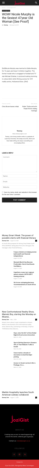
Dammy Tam (5, 240)
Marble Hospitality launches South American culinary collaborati (18, 393)
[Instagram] (20, 454)
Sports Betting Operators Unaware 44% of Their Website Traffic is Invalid (25, 344)
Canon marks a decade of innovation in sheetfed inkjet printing (23, 355)
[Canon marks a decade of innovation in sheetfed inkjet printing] (7, 355)
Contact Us (19, 462)
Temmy (6, 25)
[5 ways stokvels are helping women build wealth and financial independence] (7, 254)
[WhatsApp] (18, 30)
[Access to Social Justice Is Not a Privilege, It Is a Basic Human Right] (7, 365)
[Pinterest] (13, 30)
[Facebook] (4, 30)
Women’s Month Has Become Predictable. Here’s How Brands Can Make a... (24, 264)
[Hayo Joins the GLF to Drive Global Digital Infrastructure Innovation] (7, 335)
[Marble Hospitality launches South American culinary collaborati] (19, 381)
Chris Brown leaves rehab (10, 106)
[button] (3, 2)
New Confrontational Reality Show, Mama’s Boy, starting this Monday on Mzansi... (19, 314)
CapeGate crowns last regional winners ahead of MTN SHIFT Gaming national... (24, 274)
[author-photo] (19, 128)
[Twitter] (9, 30)
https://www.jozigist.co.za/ (19, 133)
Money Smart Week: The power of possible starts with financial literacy (19, 236)
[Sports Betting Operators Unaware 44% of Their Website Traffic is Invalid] (7, 345)
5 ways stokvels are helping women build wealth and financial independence (25, 254)
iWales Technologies (28, 465)
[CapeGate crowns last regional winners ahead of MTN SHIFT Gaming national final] (7, 274)
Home (3, 7)
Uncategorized (11, 7)
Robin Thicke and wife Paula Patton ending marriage (29, 109)
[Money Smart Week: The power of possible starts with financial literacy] (19, 220)
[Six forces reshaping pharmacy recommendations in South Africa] (7, 285)
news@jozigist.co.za (23, 441)
